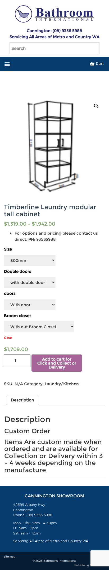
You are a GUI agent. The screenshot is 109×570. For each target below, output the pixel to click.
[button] (7, 63)
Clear (8, 338)
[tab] (22, 400)
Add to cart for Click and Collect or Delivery (56, 363)
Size (8, 249)
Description (22, 399)
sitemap (9, 556)
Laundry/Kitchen (62, 383)
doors (10, 293)
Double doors (17, 271)
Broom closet (17, 315)
